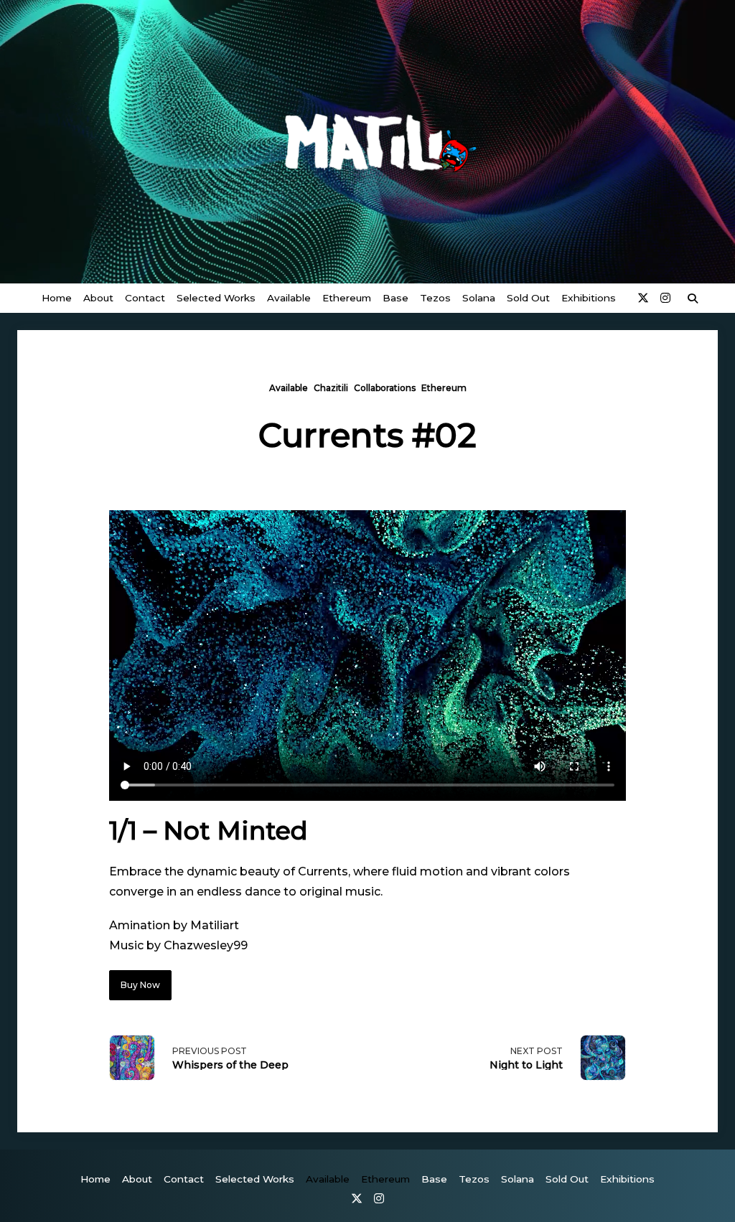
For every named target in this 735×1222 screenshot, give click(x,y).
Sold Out (528, 298)
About (98, 298)
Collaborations (385, 387)
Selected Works (216, 298)
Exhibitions (588, 298)
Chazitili (331, 387)
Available (289, 298)
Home (57, 298)
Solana (478, 298)
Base (395, 298)
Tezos (435, 298)
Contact (145, 298)
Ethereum (346, 298)
